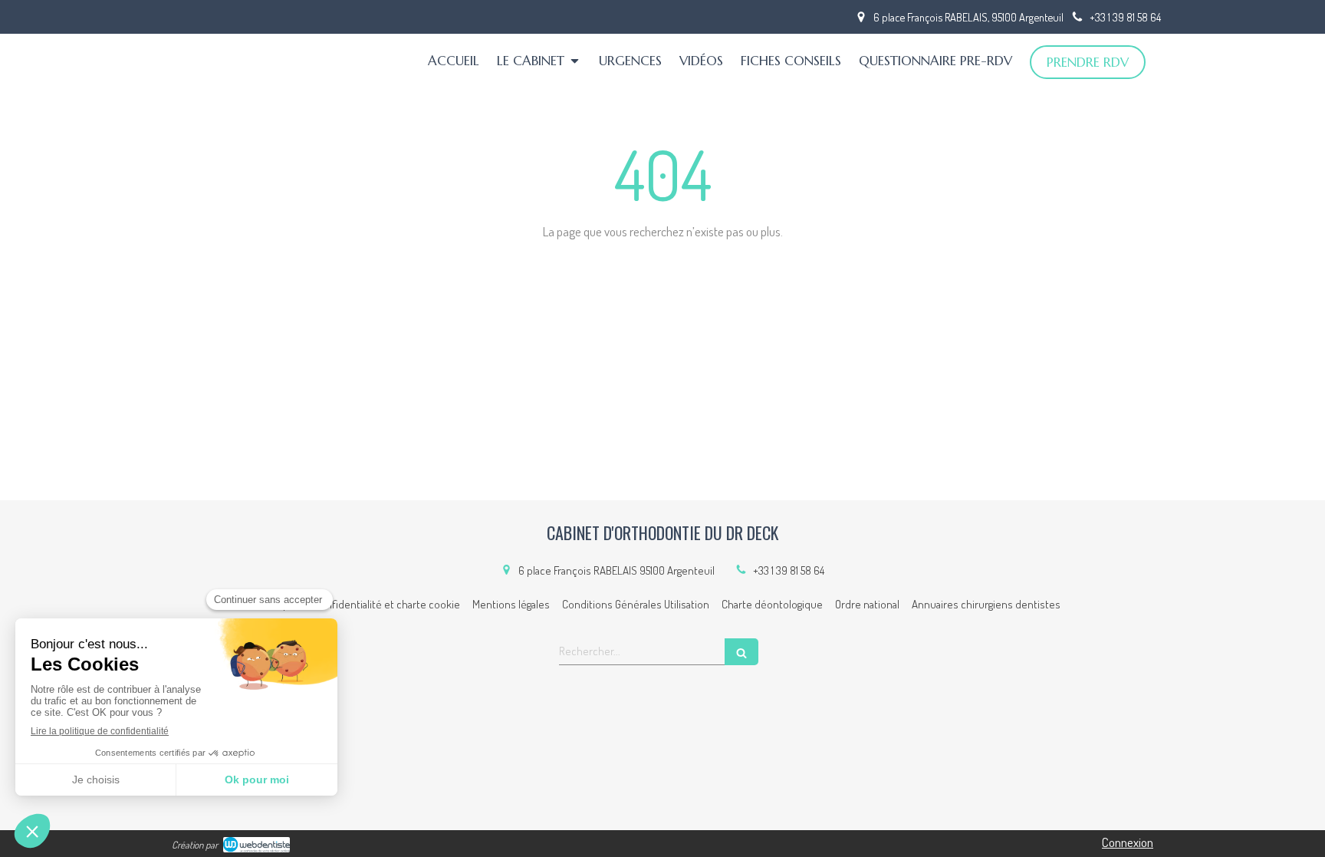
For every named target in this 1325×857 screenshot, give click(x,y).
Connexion (1127, 842)
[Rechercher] (741, 651)
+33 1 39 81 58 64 (788, 570)
